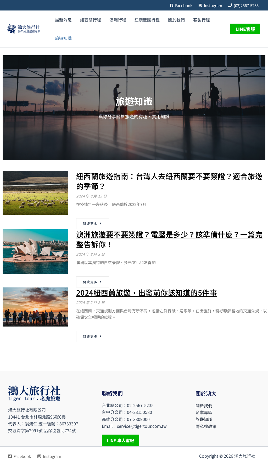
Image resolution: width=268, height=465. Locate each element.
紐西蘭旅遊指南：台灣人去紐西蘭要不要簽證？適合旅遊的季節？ (169, 181)
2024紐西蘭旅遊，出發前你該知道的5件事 (146, 292)
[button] (246, 29)
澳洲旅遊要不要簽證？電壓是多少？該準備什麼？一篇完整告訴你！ (169, 239)
